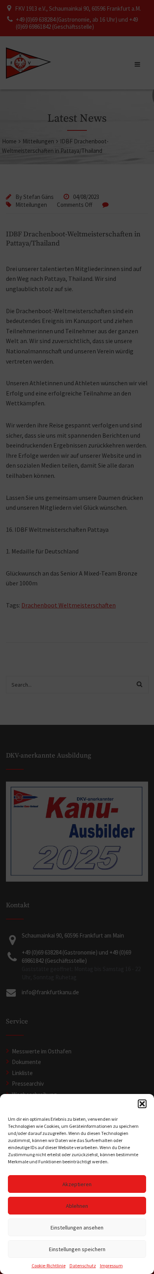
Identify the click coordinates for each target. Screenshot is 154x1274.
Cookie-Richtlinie (49, 1265)
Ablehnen (77, 1205)
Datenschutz (82, 1265)
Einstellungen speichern (77, 1249)
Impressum (111, 1265)
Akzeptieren (77, 1184)
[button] (142, 1104)
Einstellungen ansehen (77, 1227)
